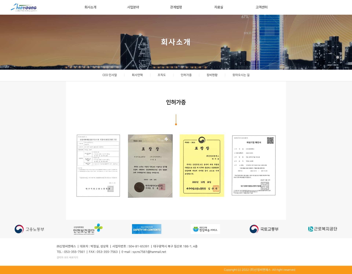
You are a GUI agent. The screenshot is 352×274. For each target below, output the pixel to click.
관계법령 (176, 7)
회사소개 (90, 7)
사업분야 (133, 7)
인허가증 (186, 75)
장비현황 (211, 75)
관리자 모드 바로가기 (67, 257)
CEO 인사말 (109, 75)
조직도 (161, 75)
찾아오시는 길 (241, 75)
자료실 (218, 7)
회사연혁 (137, 75)
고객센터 (261, 7)
